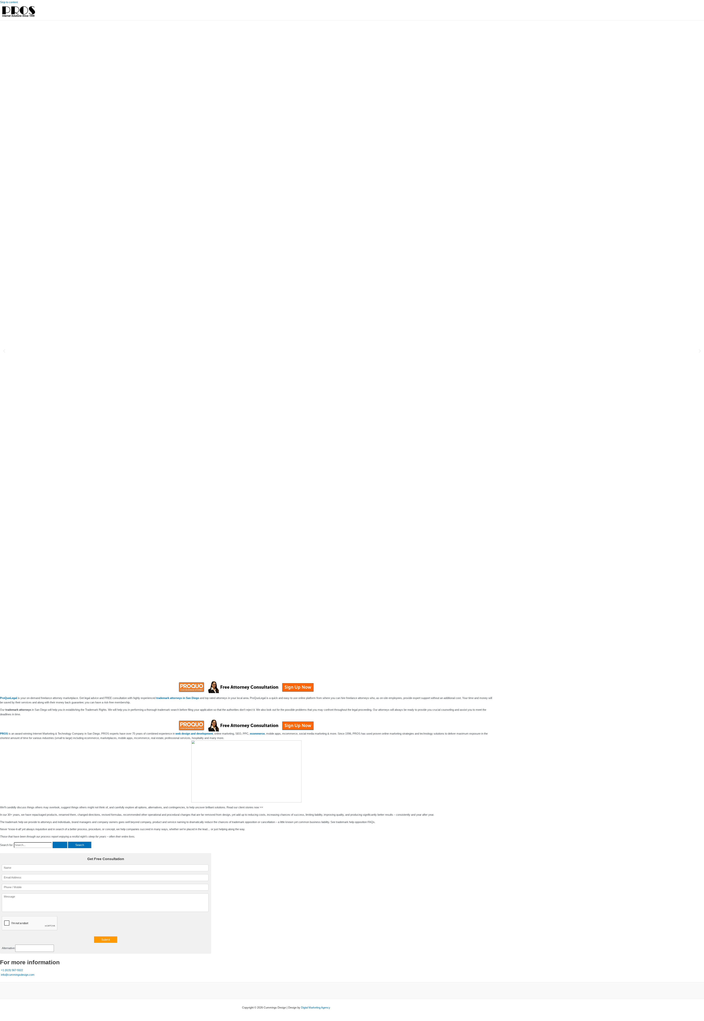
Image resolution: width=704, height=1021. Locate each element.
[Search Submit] (60, 845)
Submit (105, 939)
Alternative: (8, 948)
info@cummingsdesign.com (17, 974)
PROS (4, 733)
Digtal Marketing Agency (315, 1007)
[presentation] (30, 923)
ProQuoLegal (8, 698)
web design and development (194, 733)
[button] (4, 350)
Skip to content (9, 2)
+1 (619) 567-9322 (12, 970)
